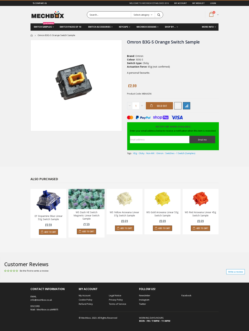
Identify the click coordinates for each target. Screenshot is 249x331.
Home (31, 35)
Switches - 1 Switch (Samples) (180, 153)
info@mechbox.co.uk (41, 299)
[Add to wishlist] (178, 105)
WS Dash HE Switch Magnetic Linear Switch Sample (86, 215)
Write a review (235, 271)
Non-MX (150, 153)
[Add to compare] (186, 105)
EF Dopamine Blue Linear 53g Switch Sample (49, 217)
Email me (202, 139)
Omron (159, 153)
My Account (180, 3)
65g (135, 153)
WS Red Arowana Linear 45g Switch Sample (200, 214)
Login (213, 3)
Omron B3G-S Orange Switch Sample (163, 42)
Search (159, 15)
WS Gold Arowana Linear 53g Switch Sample (162, 214)
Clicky (141, 153)
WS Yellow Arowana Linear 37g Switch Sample (124, 214)
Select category (141, 14)
